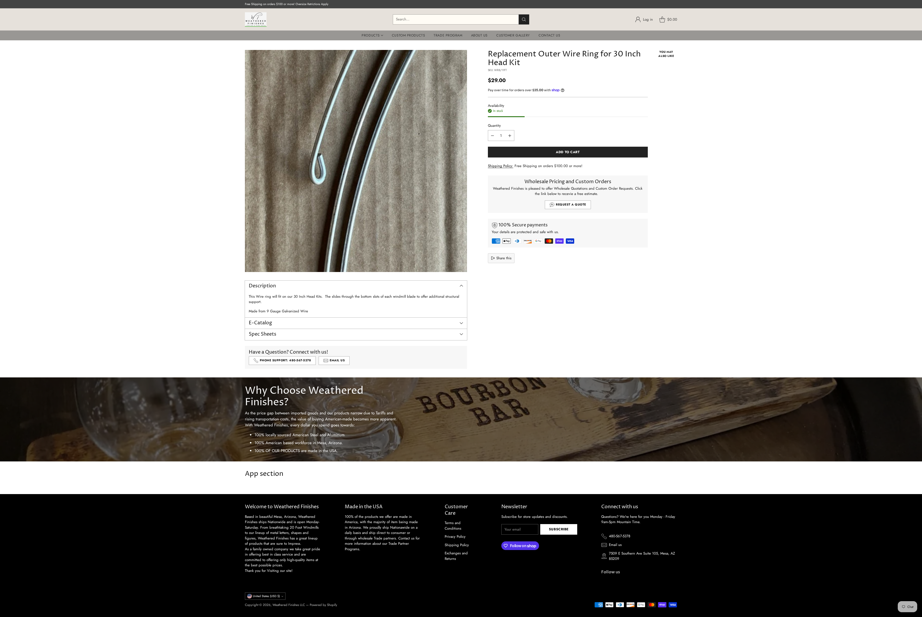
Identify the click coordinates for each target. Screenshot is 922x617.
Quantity (494, 125)
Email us (615, 544)
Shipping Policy (457, 545)
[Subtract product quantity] (492, 135)
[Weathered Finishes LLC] (256, 19)
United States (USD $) (266, 596)
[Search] (524, 19)
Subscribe (559, 529)
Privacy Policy (455, 536)
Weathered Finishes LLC (289, 605)
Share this (503, 258)
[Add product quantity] (509, 135)
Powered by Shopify (323, 605)
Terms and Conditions (453, 525)
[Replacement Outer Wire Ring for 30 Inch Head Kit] (356, 161)
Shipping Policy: (500, 166)
